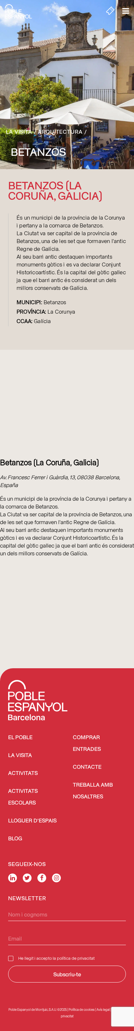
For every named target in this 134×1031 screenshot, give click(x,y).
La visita (19, 131)
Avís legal (103, 1009)
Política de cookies (82, 1009)
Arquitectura (60, 131)
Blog (15, 839)
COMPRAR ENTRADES (87, 743)
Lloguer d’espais (32, 821)
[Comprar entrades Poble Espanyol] (110, 11)
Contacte (87, 767)
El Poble (20, 737)
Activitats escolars (23, 797)
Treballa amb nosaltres (93, 791)
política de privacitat (76, 958)
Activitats (23, 773)
